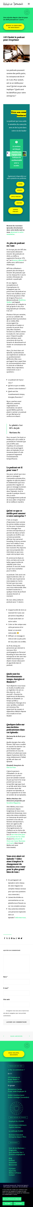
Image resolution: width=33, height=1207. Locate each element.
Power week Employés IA (17, 1091)
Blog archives (16, 1036)
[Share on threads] (9, 938)
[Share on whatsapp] (16, 938)
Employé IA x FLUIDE (16, 1121)
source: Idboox (18, 260)
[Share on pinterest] (12, 938)
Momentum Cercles (15, 1089)
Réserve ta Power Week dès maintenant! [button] (14, 27)
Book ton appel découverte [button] (14, 1054)
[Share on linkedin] (14, 938)
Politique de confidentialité (17, 159)
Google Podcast (15, 211)
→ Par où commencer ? (16, 1070)
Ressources (13, 1164)
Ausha (20, 184)
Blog (10, 1158)
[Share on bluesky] (19, 938)
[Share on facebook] (4, 938)
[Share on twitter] (7, 938)
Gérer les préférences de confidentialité (12, 1199)
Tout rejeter (7, 1203)
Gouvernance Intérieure (17, 1125)
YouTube (19, 203)
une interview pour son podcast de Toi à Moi (16, 835)
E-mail (6, 988)
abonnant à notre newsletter (15, 233)
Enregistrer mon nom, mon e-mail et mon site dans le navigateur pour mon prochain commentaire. (16, 1013)
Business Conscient (16, 1135)
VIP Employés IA (14, 1077)
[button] (29, 4)
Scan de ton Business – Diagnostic (17, 1149)
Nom (5, 977)
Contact (12, 1175)
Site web (6, 999)
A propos (12, 1168)
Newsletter (13, 1162)
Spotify (19, 190)
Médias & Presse (15, 1173)
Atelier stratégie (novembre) (18, 1097)
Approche (12, 1170)
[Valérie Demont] (13, 3)
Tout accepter (19, 1203)
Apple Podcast (16, 197)
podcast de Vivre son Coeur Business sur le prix (16, 841)
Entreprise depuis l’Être (17, 1137)
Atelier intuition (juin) (16, 1095)
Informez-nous (20, 917)
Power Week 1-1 (13, 1079)
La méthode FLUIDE (16, 1131)
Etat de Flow (11, 767)
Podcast (12, 1160)
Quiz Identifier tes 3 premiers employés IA (17, 1153)
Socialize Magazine (13, 803)
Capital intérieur (15, 1127)
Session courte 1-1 (14, 1081)
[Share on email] (21, 938)
